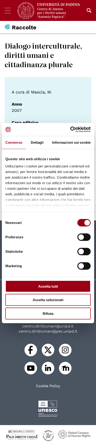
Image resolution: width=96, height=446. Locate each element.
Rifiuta (48, 313)
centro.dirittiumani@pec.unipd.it (48, 331)
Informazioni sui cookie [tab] (71, 142)
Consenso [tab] (13, 142)
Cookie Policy (48, 386)
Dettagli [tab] (37, 142)
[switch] (84, 237)
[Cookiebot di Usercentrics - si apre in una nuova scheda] (70, 129)
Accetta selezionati (48, 300)
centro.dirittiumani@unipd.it (48, 326)
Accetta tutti (48, 286)
